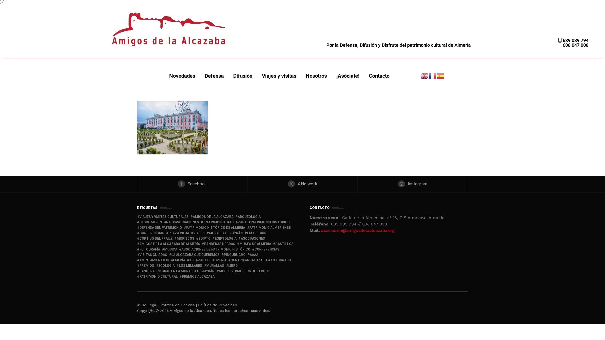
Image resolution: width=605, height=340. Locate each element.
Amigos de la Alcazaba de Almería (169, 244)
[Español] (441, 75)
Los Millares (190, 265)
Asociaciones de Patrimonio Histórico (216, 249)
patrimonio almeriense (270, 227)
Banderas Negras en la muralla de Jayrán (177, 271)
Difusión (242, 76)
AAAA (254, 254)
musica (170, 249)
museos (226, 271)
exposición (257, 233)
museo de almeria (255, 244)
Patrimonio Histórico (270, 222)
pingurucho (235, 254)
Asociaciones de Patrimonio (200, 222)
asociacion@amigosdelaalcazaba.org (358, 230)
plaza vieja (179, 233)
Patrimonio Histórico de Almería (215, 227)
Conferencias (267, 249)
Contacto (379, 76)
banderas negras (219, 244)
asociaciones (253, 238)
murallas (215, 265)
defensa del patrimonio (160, 227)
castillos (284, 244)
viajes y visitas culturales (164, 216)
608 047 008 (575, 45)
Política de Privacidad (217, 305)
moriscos (185, 238)
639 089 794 (575, 40)
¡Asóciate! (347, 76)
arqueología (249, 216)
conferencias (151, 233)
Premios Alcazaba (198, 276)
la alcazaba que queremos (195, 254)
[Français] (433, 75)
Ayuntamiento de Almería (162, 260)
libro (233, 265)
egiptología (226, 238)
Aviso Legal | (148, 305)
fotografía (149, 249)
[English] (425, 75)
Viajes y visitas (279, 76)
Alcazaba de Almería (207, 260)
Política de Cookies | (179, 305)
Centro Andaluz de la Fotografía (261, 260)
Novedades (182, 76)
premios (146, 265)
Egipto (205, 238)
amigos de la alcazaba (213, 216)
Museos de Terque (253, 271)
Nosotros (316, 76)
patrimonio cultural (158, 276)
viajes (199, 233)
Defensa (214, 76)
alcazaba (237, 222)
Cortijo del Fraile (156, 238)
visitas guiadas (153, 254)
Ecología (166, 265)
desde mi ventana (155, 222)
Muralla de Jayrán (226, 233)
